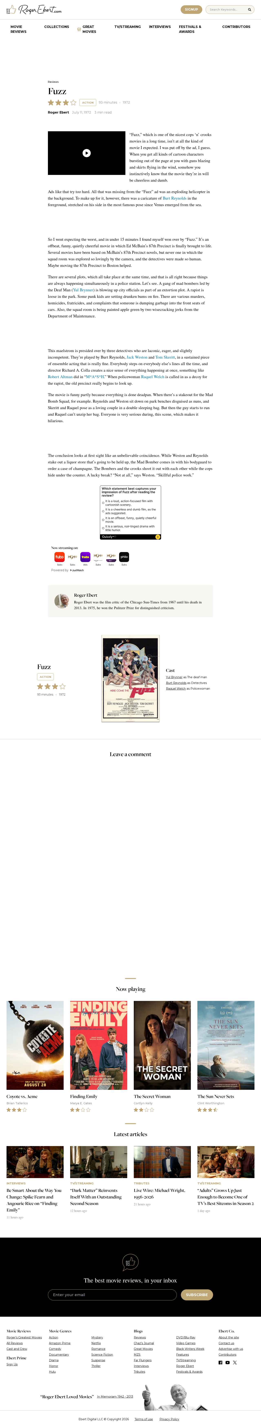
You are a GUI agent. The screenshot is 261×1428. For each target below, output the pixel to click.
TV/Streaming (127, 27)
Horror (53, 1366)
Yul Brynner (83, 290)
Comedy (55, 1349)
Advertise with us (231, 1349)
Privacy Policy (169, 1419)
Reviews (53, 81)
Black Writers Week (190, 1349)
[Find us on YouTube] (228, 1362)
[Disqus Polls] (130, 815)
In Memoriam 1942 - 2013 (115, 1396)
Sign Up (12, 1364)
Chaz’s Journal (144, 1343)
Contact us (226, 1343)
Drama (54, 1360)
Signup (191, 9)
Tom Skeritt (165, 357)
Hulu (52, 1372)
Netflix (96, 1343)
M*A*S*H (95, 376)
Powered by (60, 570)
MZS (137, 1354)
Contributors (236, 27)
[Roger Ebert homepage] (34, 9)
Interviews (160, 27)
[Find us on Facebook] (220, 1362)
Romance (98, 1349)
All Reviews (15, 1343)
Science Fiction (102, 1354)
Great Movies (89, 29)
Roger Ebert (58, 112)
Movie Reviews (19, 29)
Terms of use (144, 1419)
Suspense (98, 1360)
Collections (56, 27)
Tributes (139, 1372)
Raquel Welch (152, 376)
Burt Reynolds (175, 198)
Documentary (59, 1354)
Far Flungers (143, 1360)
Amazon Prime (60, 1343)
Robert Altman (60, 376)
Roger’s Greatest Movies (24, 1337)
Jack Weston (137, 357)
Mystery (97, 1337)
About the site (229, 1337)
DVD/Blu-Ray (185, 1337)
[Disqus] (130, 917)
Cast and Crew (17, 1349)
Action (88, 102)
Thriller (96, 1366)
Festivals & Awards (190, 29)
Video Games (185, 1343)
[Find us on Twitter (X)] (235, 1362)
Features (182, 1354)
